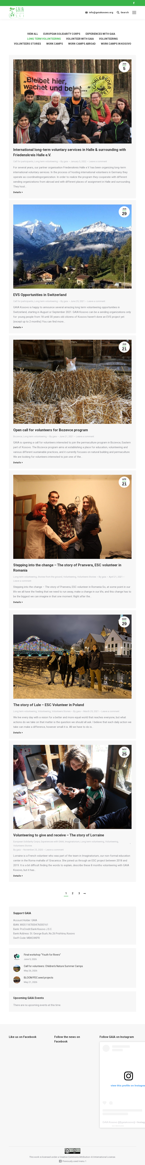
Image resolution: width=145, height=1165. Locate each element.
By (64, 161)
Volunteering (108, 38)
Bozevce (17, 436)
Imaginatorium (72, 841)
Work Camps (54, 43)
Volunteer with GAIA (80, 38)
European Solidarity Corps (61, 33)
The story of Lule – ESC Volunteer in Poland (48, 705)
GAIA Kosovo (110, 1122)
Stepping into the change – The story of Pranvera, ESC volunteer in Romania (67, 567)
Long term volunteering (44, 38)
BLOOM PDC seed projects (38, 977)
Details (17, 192)
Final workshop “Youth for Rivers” (42, 954)
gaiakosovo (127, 1122)
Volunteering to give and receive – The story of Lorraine (58, 835)
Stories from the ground (50, 576)
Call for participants (23, 161)
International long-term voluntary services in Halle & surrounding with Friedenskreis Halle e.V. (69, 152)
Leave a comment (98, 161)
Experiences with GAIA (100, 33)
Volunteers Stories (27, 43)
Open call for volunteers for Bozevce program (50, 430)
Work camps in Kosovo (116, 43)
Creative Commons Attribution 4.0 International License (87, 1157)
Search (125, 12)
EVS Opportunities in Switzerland (39, 295)
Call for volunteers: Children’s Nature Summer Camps (53, 966)
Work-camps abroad (82, 43)
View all (32, 33)
